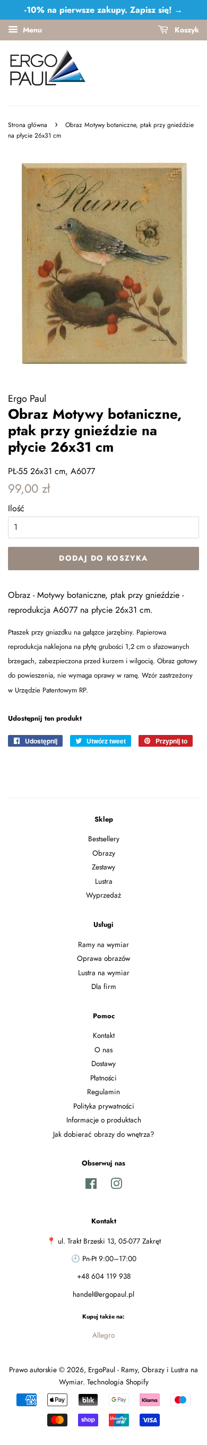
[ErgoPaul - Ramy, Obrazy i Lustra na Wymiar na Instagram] (116, 1185)
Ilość (16, 508)
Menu (31, 29)
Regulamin (103, 1091)
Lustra (104, 881)
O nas (103, 1049)
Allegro (103, 1335)
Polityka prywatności (103, 1106)
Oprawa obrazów (103, 958)
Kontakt (104, 1035)
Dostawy (103, 1063)
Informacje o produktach (103, 1119)
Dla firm (103, 986)
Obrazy (103, 853)
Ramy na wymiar (103, 944)
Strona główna (27, 125)
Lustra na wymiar (104, 972)
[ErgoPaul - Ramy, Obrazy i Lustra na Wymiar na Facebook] (91, 1185)
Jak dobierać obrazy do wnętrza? (103, 1134)
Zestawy (103, 866)
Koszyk (185, 29)
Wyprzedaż (103, 895)
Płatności (103, 1077)
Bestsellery (103, 838)
